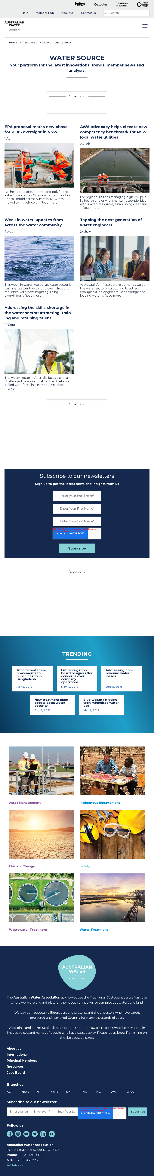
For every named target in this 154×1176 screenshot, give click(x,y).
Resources (30, 42)
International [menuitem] (17, 1054)
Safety (85, 866)
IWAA (129, 1092)
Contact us (15, 1164)
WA (113, 1092)
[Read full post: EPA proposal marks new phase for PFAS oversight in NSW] (39, 165)
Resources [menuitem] (15, 1066)
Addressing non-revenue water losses (119, 673)
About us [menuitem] (14, 1048)
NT (38, 1092)
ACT (10, 1092)
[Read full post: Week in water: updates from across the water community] (39, 258)
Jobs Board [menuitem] (16, 1072)
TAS (84, 1092)
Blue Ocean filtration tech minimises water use (101, 703)
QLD (54, 1092)
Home (13, 42)
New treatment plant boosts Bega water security (51, 703)
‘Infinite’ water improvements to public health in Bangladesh (31, 674)
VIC (98, 1092)
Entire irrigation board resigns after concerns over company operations (77, 676)
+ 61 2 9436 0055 (30, 1155)
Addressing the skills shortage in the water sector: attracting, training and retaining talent (38, 312)
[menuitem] (25, 13)
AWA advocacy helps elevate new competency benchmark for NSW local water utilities (113, 132)
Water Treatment (94, 929)
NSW (25, 1092)
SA (68, 1092)
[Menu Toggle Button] (144, 26)
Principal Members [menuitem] (22, 1060)
